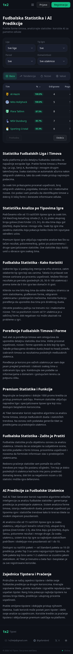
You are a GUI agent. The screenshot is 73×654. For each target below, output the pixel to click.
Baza (12, 76)
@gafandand (43, 640)
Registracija (61, 4)
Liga (8, 42)
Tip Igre (41, 42)
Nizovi (47, 76)
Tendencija (29, 76)
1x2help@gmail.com (17, 640)
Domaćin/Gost (44, 55)
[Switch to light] (27, 5)
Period (9, 55)
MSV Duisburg (18, 121)
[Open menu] (32, 5)
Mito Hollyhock (18, 102)
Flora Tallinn (17, 111)
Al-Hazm (15, 94)
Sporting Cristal (19, 128)
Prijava (43, 4)
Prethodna (14, 137)
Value (63, 76)
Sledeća (60, 137)
